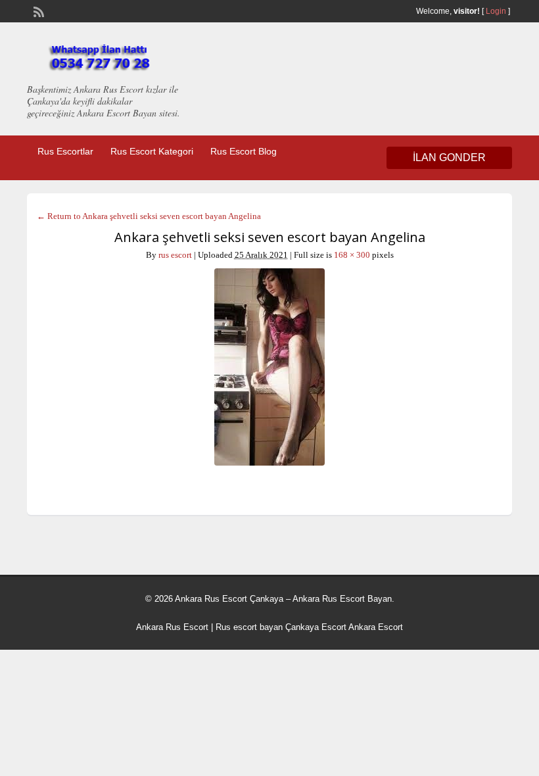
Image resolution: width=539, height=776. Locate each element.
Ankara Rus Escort (172, 627)
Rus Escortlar (65, 151)
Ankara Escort (375, 627)
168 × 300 (352, 255)
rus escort (175, 255)
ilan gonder (449, 157)
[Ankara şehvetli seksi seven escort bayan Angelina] (269, 367)
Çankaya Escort (315, 627)
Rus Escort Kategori (151, 151)
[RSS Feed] (37, 10)
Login (496, 11)
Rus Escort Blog (243, 151)
